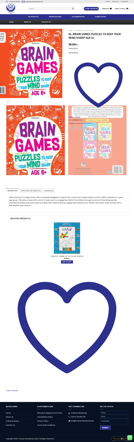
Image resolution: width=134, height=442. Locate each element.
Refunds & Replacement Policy (49, 413)
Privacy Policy (42, 421)
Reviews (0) (48, 191)
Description (12, 191)
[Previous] (7, 177)
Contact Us (124, 1)
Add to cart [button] (67, 262)
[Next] (14, 100)
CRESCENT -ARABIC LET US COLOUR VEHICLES (67, 256)
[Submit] (73, 9)
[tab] (12, 190)
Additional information (31, 191)
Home (108, 1)
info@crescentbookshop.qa (34, 2)
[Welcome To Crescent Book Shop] (15, 8)
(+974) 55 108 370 (14, 2)
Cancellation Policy (45, 417)
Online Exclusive (12, 421)
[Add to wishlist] (9, 32)
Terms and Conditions (46, 425)
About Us (115, 1)
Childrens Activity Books (84, 31)
